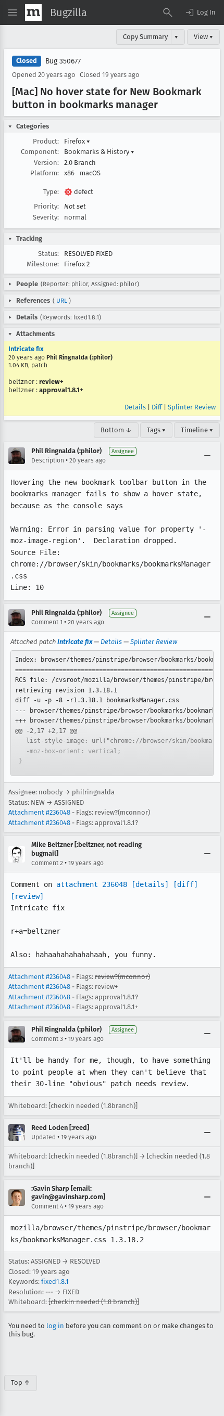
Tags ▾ (156, 430)
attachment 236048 (91, 884)
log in (55, 1326)
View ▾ (203, 37)
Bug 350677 (63, 61)
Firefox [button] (77, 141)
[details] (150, 884)
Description (47, 460)
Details (135, 407)
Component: (40, 152)
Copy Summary (145, 37)
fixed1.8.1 (55, 1281)
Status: (48, 254)
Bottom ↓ (116, 430)
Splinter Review (192, 407)
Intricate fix (26, 349)
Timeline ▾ (197, 430)
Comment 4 (47, 1206)
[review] (27, 896)
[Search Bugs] (167, 12)
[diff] (185, 884)
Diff (157, 407)
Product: (46, 141)
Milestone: (43, 264)
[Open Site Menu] (12, 12)
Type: (51, 192)
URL (61, 300)
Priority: (46, 206)
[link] (112, 713)
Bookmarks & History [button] (99, 152)
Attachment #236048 (39, 812)
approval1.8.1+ (61, 390)
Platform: (44, 173)
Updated (43, 1137)
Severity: (46, 217)
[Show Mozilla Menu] (33, 12)
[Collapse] (207, 455)
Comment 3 (47, 1038)
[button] (200, 12)
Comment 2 (47, 863)
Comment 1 (47, 622)
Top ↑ (20, 1382)
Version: (46, 162)
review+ (51, 381)
